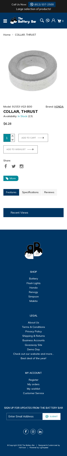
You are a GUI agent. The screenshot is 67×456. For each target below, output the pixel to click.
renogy (33, 292)
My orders (33, 384)
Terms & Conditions (33, 327)
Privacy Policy (33, 331)
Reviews (49, 192)
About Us (33, 322)
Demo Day (33, 349)
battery (33, 278)
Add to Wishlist (16, 149)
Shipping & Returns (33, 335)
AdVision (22, 447)
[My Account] (53, 21)
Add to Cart (28, 137)
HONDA (59, 106)
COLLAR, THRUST (25, 34)
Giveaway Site (33, 345)
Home (7, 34)
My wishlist (33, 388)
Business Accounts (34, 340)
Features (11, 192)
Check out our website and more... (33, 353)
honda (33, 287)
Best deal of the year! (33, 358)
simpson (33, 296)
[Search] (42, 21)
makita (33, 301)
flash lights (34, 283)
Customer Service (33, 393)
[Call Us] (48, 21)
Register (33, 379)
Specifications (30, 192)
